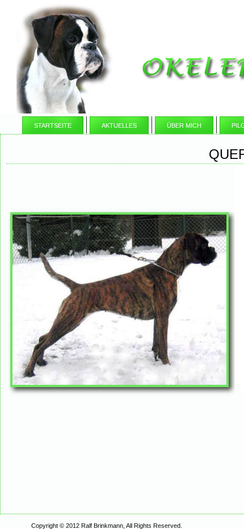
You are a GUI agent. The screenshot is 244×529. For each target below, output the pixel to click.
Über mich (184, 125)
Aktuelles (119, 125)
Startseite (52, 125)
